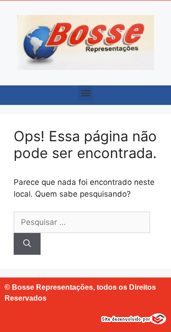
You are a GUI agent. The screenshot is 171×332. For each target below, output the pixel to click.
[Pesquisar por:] (82, 222)
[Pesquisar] (27, 244)
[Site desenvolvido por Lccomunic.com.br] (133, 321)
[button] (85, 92)
